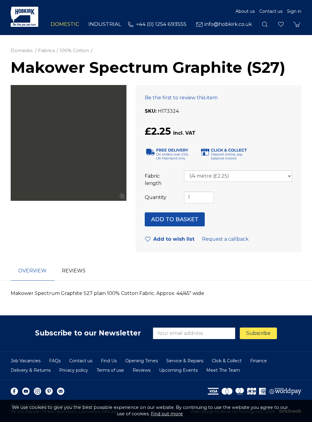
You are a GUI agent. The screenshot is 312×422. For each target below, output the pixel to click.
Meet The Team (223, 370)
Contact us (270, 11)
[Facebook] (14, 391)
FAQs (55, 360)
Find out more (167, 414)
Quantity (155, 197)
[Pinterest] (49, 391)
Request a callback (225, 239)
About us (245, 11)
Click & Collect (227, 360)
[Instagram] (37, 391)
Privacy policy (73, 370)
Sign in (294, 11)
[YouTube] (26, 391)
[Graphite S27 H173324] (68, 143)
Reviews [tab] (74, 271)
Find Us (109, 360)
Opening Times (141, 360)
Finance (258, 360)
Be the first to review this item (181, 98)
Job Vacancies (26, 360)
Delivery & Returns (31, 370)
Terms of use (110, 370)
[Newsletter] (60, 391)
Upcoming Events (178, 370)
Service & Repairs (184, 360)
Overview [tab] (32, 271)
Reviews (142, 370)
